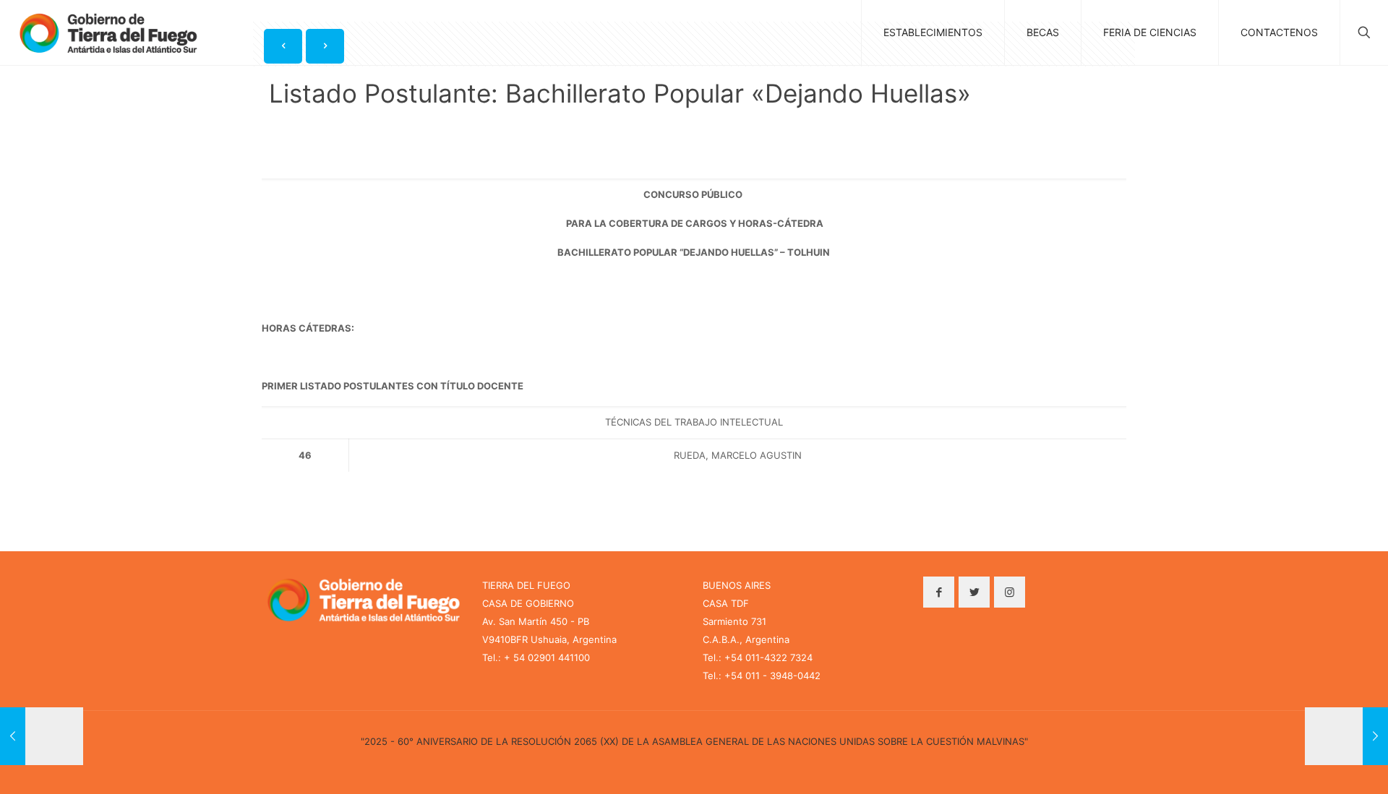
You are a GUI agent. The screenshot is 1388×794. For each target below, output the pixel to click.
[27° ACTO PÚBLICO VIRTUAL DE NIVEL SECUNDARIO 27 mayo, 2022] (1346, 736)
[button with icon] (938, 592)
